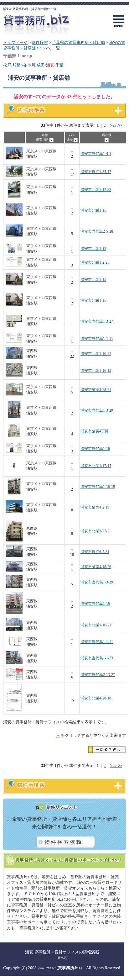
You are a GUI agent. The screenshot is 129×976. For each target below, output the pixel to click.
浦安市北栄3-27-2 (94, 531)
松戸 (7, 65)
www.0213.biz (47, 968)
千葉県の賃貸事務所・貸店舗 (78, 42)
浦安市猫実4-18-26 (95, 567)
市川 (31, 65)
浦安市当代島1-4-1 (95, 154)
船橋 (17, 65)
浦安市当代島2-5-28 (96, 231)
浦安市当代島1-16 (95, 449)
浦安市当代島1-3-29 (96, 411)
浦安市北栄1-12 (93, 249)
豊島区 (62, 958)
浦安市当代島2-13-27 (97, 675)
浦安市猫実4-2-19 (94, 507)
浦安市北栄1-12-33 (95, 190)
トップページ (15, 42)
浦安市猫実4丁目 (94, 431)
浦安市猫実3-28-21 (95, 390)
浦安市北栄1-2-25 (94, 263)
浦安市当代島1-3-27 (96, 321)
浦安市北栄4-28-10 (95, 698)
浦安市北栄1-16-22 (95, 354)
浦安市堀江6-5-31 (94, 552)
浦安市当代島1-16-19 (97, 487)
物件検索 (40, 42)
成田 (41, 65)
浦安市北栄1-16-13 (95, 371)
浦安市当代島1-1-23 (96, 658)
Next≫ (116, 125)
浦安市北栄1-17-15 (95, 466)
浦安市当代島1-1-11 (96, 339)
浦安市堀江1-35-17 (95, 172)
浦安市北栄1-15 (93, 210)
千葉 (59, 65)
